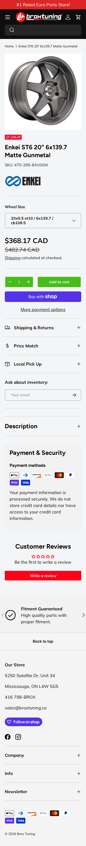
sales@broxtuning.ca (26, 708)
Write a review (43, 575)
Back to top (43, 641)
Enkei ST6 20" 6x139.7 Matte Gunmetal (48, 46)
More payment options (43, 309)
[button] (78, 17)
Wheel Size (15, 206)
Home (9, 46)
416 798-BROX (20, 697)
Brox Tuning (26, 834)
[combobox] (43, 30)
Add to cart (59, 281)
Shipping (13, 257)
